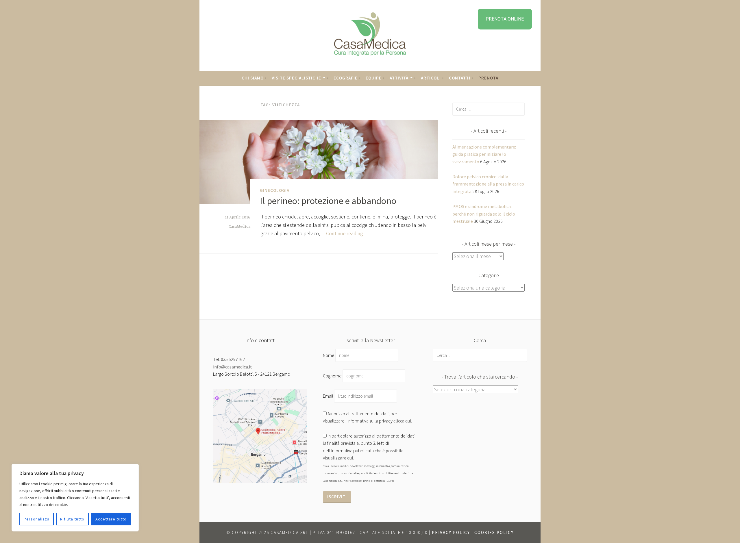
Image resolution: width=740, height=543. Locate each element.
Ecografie (346, 78)
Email (328, 396)
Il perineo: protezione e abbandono (328, 201)
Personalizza (36, 519)
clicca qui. (402, 421)
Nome (328, 355)
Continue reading (344, 233)
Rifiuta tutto (72, 519)
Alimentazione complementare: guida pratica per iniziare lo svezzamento (484, 154)
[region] (75, 497)
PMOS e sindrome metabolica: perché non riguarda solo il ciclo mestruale (483, 213)
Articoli (431, 78)
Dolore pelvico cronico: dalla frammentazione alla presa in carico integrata (488, 184)
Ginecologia (274, 190)
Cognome (332, 376)
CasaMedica (239, 226)
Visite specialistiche (296, 78)
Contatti (459, 78)
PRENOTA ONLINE (505, 19)
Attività (399, 78)
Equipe (374, 78)
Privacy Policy (451, 532)
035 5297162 (233, 359)
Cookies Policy (494, 532)
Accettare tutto (111, 519)
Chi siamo (253, 78)
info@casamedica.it (232, 367)
